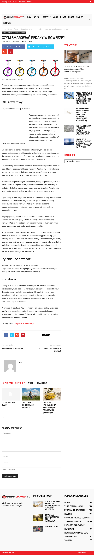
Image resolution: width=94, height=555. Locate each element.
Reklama (22, 2)
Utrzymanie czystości (74, 510)
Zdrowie (7, 23)
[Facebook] (90, 1)
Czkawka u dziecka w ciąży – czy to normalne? (53, 518)
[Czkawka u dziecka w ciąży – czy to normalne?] (38, 517)
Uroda (71, 17)
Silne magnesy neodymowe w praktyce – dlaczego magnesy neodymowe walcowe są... (82, 114)
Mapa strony (82, 553)
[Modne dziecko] (38, 529)
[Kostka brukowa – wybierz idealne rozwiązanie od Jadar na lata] (69, 128)
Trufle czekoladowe (73, 506)
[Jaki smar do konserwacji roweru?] (31, 394)
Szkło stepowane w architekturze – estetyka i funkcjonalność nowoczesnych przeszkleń (84, 98)
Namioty (68, 514)
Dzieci (36, 17)
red (7, 41)
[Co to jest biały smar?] (11, 394)
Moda (55, 17)
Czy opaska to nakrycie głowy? (50, 349)
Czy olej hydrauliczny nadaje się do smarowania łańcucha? (49, 407)
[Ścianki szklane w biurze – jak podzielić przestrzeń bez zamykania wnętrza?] (78, 56)
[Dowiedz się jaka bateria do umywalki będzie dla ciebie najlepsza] (38, 504)
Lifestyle (46, 17)
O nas (15, 2)
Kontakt (29, 2)
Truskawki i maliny (73, 521)
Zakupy (79, 17)
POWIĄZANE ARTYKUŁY (13, 383)
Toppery (68, 540)
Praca (63, 17)
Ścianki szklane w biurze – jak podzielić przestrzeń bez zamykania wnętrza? (76, 69)
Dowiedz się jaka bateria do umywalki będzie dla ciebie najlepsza (52, 505)
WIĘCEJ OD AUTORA (37, 383)
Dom (29, 17)
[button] (89, 20)
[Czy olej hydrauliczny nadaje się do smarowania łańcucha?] (52, 394)
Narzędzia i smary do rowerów (16, 32)
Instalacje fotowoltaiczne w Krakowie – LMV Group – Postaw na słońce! (84, 143)
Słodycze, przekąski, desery (77, 518)
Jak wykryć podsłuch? (12, 348)
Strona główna (6, 2)
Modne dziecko (51, 526)
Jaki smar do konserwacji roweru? (28, 405)
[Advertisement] (47, 8)
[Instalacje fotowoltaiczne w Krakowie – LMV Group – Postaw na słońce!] (69, 142)
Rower (4, 32)
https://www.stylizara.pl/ (24, 324)
